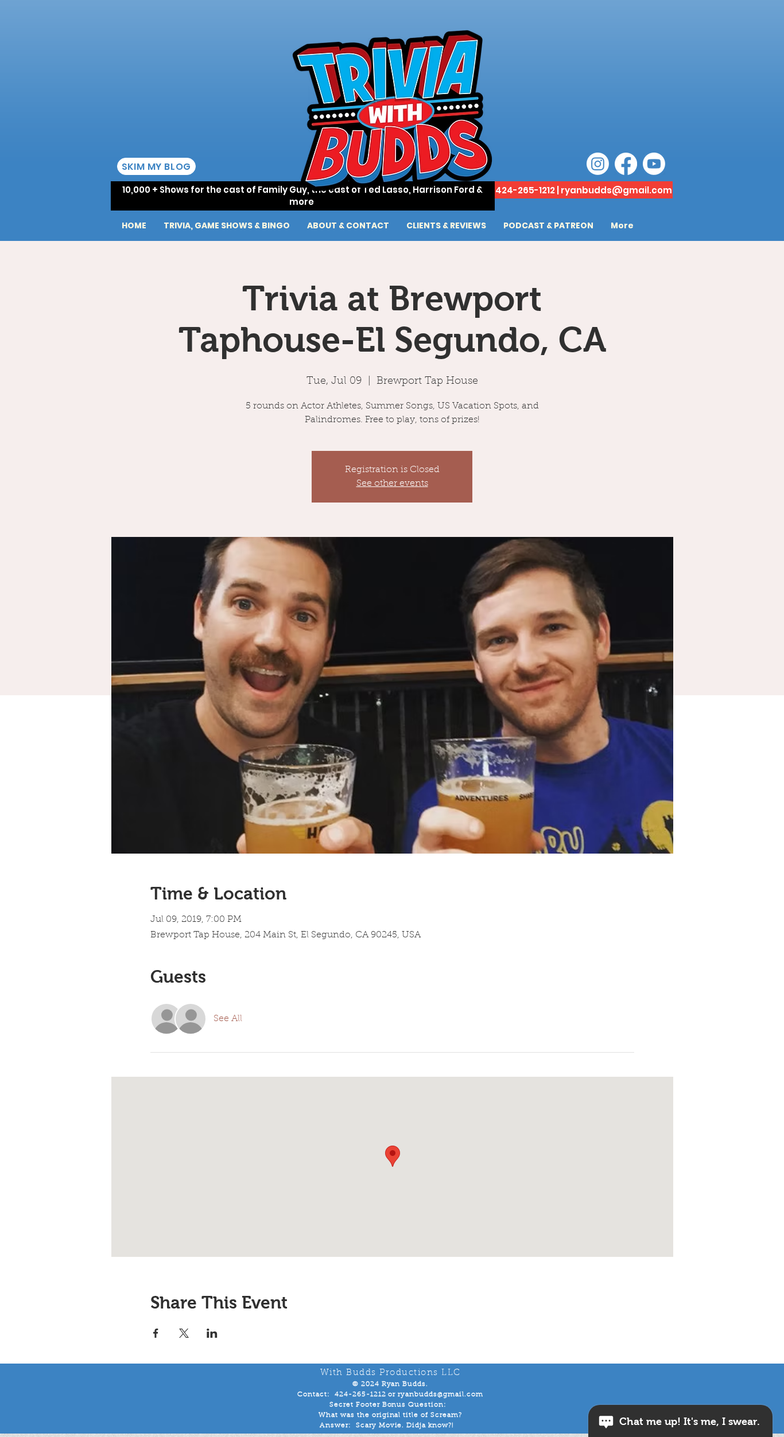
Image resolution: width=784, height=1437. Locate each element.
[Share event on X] (183, 1333)
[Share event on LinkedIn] (212, 1333)
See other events (392, 483)
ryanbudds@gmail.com (616, 190)
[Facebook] (626, 164)
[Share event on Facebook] (155, 1333)
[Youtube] (654, 164)
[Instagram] (598, 164)
